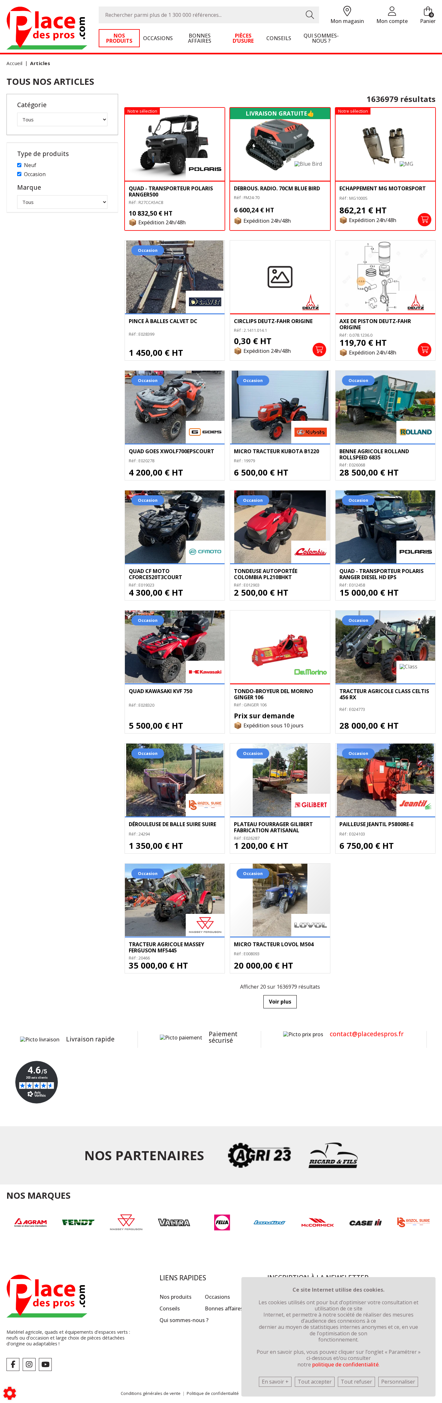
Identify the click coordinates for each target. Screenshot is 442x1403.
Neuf (30, 165)
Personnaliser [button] (398, 1381)
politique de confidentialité (345, 1364)
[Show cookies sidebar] (9, 1393)
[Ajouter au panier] (424, 220)
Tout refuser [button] (356, 1381)
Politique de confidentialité (213, 1393)
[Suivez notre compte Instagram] (29, 1364)
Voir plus (280, 1001)
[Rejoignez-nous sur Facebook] (12, 1364)
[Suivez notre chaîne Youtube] (45, 1364)
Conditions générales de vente (151, 1393)
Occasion (35, 174)
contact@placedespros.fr (366, 1034)
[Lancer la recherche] (310, 14)
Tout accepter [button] (315, 1381)
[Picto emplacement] (347, 11)
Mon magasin (347, 21)
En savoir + (275, 1381)
